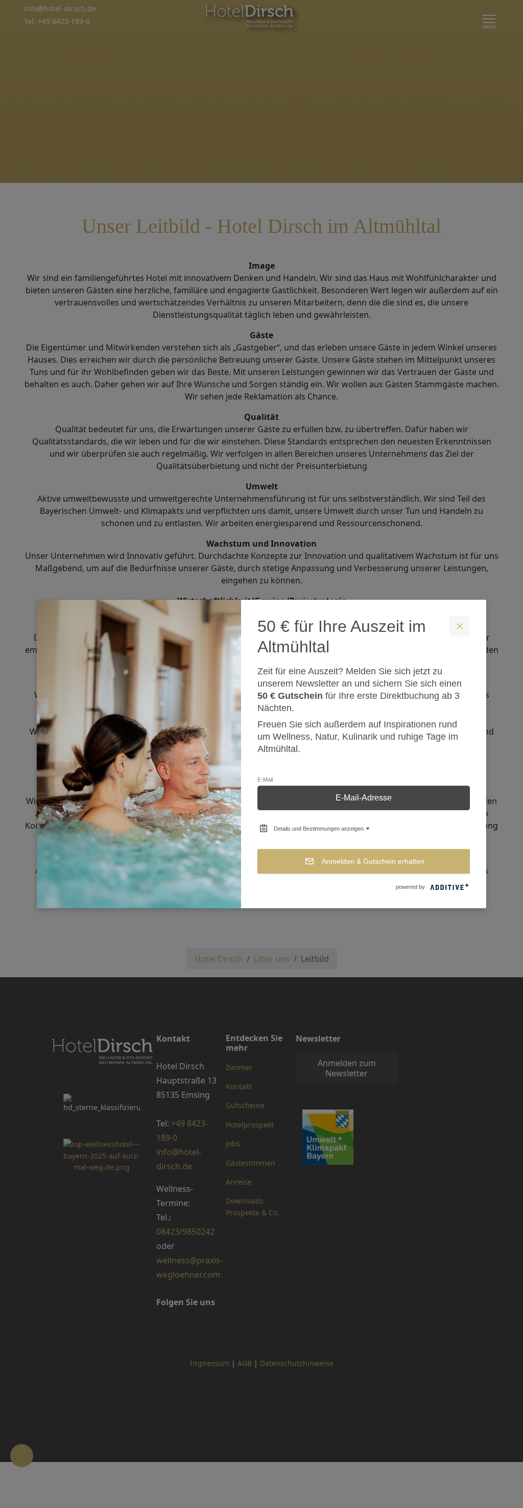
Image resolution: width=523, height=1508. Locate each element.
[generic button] (459, 626)
